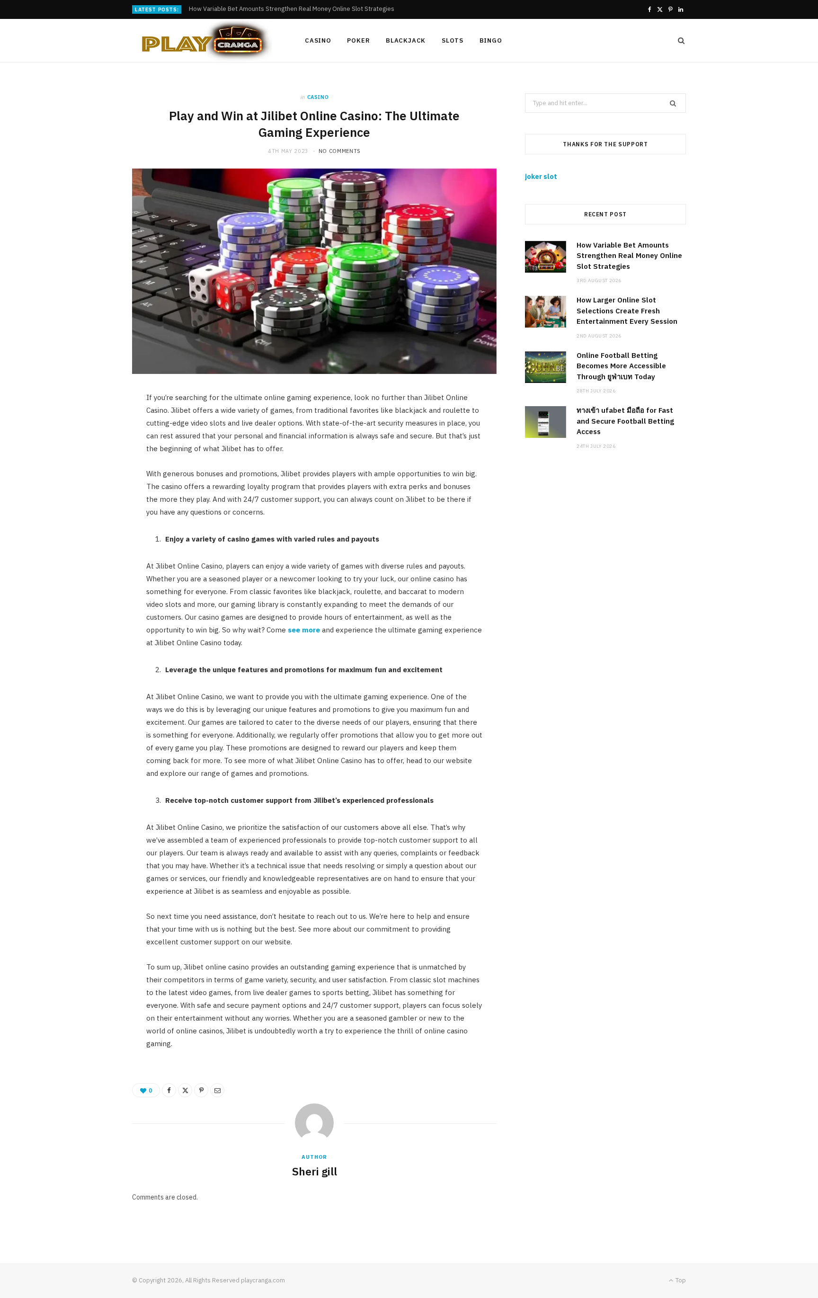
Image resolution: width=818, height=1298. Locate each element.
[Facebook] (169, 1090)
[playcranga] (203, 40)
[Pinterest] (201, 1090)
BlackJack (406, 40)
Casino (318, 40)
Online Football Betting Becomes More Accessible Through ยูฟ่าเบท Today (621, 366)
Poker (358, 40)
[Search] (678, 40)
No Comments (340, 151)
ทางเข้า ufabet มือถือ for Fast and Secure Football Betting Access (625, 421)
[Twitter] (185, 1090)
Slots (452, 40)
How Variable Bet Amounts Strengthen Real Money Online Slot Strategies (629, 255)
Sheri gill (314, 1171)
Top (680, 1280)
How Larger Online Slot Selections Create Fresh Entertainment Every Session (297, 9)
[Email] (217, 1090)
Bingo (491, 40)
